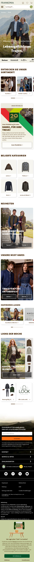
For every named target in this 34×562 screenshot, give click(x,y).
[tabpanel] (17, 128)
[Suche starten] (31, 6)
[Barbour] (5, 60)
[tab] (17, 105)
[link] (23, 3)
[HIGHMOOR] (14, 60)
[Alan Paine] (24, 60)
